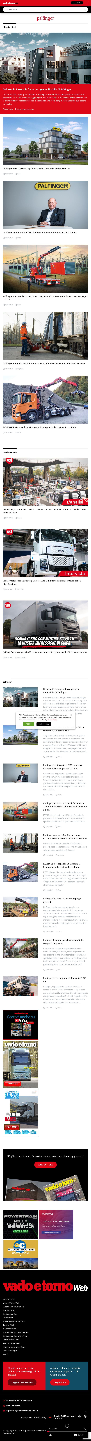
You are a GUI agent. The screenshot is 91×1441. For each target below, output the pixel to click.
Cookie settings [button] (43, 724)
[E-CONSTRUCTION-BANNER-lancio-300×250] (20, 1254)
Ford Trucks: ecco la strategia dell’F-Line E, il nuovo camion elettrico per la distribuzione (42, 582)
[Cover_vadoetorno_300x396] (45, 1064)
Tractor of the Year (11, 1343)
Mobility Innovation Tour (14, 1347)
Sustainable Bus (10, 1314)
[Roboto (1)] (45, 1025)
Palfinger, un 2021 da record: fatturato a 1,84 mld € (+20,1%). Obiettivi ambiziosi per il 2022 (45, 298)
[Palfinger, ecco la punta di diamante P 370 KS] (20, 986)
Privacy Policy (26, 1417)
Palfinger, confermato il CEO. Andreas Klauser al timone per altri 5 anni (39, 232)
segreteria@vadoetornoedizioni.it (21, 1410)
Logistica (20, 369)
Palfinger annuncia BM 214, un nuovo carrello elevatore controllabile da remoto (44, 363)
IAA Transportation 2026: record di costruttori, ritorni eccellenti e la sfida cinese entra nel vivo (44, 511)
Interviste (20, 589)
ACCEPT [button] (28, 724)
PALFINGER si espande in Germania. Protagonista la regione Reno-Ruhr (39, 427)
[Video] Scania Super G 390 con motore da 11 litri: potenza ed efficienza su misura (45, 652)
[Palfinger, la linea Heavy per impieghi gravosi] (20, 907)
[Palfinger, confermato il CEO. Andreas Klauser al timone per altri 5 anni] (45, 205)
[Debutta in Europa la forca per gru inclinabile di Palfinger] (45, 58)
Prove (19, 657)
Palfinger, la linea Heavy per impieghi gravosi (62, 900)
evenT (5, 1354)
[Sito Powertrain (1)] (20, 1224)
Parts (19, 174)
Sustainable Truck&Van (13, 1306)
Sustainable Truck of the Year (16, 1332)
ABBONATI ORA (45, 1164)
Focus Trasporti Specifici (25, 109)
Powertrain (8, 1317)
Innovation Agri (10, 1350)
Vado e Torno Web (11, 1303)
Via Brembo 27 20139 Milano (18, 1400)
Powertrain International (14, 1321)
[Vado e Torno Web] (10, 3)
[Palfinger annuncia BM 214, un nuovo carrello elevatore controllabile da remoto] (45, 336)
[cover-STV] (45, 1112)
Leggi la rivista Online (22, 1382)
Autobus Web (9, 1310)
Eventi (19, 518)
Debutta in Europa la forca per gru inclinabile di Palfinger (37, 89)
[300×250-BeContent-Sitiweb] (56, 1224)
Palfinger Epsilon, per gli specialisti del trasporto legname (63, 942)
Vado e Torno (9, 1299)
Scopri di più (60, 1382)
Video (24, 657)
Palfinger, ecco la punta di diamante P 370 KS (64, 980)
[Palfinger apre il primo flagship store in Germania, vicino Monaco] (45, 141)
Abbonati (77, 3)
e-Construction (9, 1328)
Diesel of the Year (11, 1339)
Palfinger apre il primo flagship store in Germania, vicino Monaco (36, 168)
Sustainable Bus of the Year (15, 1336)
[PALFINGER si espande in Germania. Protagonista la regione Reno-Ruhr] (45, 400)
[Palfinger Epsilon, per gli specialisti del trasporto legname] (20, 948)
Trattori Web (8, 1325)
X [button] (71, 715)
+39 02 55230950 (12, 1405)
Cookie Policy (40, 1417)
